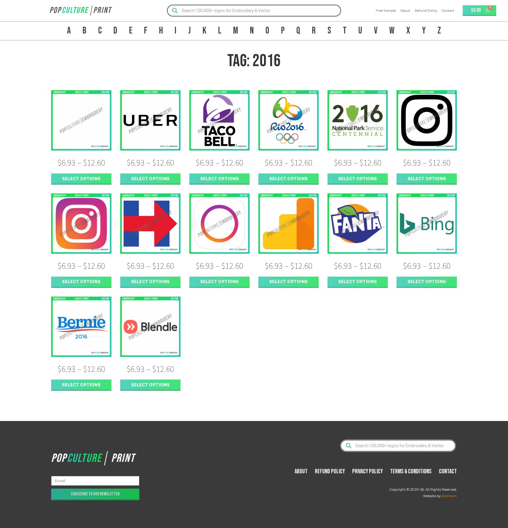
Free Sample (386, 11)
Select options (81, 178)
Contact (448, 11)
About (405, 11)
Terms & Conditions (411, 471)
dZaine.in (449, 496)
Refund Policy (426, 11)
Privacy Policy (367, 471)
